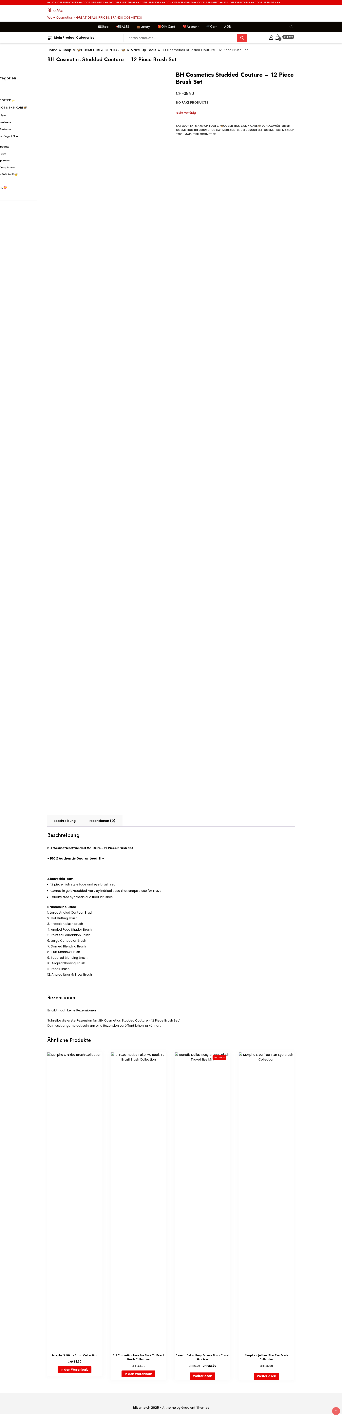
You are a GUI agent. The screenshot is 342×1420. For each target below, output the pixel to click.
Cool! (324, 7)
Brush (241, 130)
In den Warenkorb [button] (74, 1370)
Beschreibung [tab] (64, 821)
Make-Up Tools (206, 126)
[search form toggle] (291, 26)
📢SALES (122, 26)
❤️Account (191, 26)
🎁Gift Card (166, 26)
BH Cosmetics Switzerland (215, 130)
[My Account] (271, 36)
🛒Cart (211, 26)
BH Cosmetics (206, 134)
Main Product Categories (74, 37)
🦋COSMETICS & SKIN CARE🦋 (240, 126)
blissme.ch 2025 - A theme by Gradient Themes (171, 1407)
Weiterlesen (202, 1376)
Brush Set (255, 130)
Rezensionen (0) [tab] (102, 821)
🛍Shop (103, 26)
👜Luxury (143, 26)
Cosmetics (272, 130)
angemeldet (72, 1025)
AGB (227, 26)
